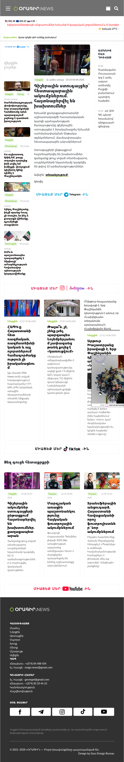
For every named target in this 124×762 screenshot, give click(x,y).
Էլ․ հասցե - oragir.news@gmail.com (31, 667)
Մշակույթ (16, 651)
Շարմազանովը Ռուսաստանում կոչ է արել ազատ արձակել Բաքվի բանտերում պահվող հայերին (109, 85)
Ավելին (14, 655)
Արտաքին (10, 243)
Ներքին (9, 94)
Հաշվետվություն (21, 691)
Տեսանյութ (11, 146)
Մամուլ (15, 628)
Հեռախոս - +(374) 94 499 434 (28, 663)
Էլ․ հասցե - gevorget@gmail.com (29, 679)
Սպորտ (15, 639)
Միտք (20, 94)
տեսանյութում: (57, 175)
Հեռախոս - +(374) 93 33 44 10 (28, 683)
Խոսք (13, 643)
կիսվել (38, 181)
